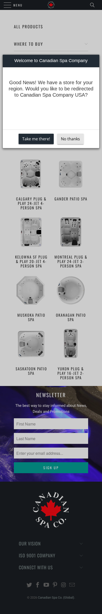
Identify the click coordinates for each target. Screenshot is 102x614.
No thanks (70, 139)
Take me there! (36, 139)
